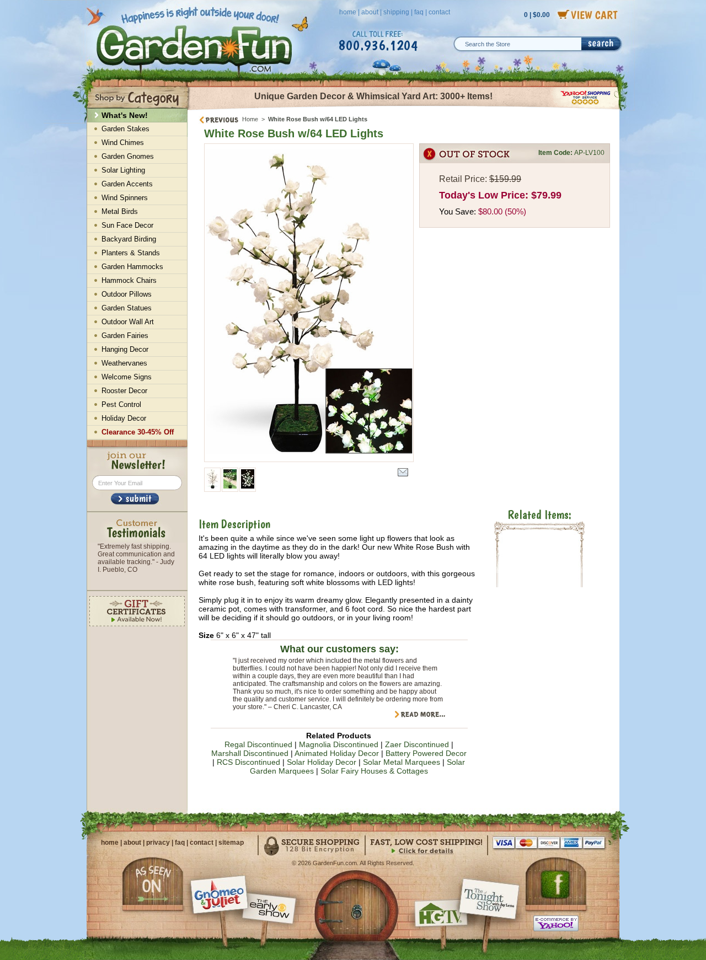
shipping (396, 12)
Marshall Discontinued (249, 753)
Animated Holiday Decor (337, 753)
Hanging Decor (124, 349)
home (347, 12)
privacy (158, 842)
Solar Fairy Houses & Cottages (374, 770)
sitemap (231, 842)
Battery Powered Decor (426, 753)
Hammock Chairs (129, 280)
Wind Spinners (124, 198)
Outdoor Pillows (126, 294)
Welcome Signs (126, 377)
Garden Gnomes (127, 156)
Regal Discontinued (258, 744)
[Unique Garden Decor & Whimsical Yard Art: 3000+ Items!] (404, 109)
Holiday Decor (123, 418)
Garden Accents (127, 184)
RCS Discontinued (248, 762)
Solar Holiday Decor (321, 762)
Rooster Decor (124, 391)
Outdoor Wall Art (127, 322)
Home (250, 119)
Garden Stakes (125, 129)
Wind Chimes (122, 142)
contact (439, 12)
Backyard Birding (128, 239)
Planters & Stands (130, 253)
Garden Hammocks (132, 266)
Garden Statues (126, 308)
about (369, 12)
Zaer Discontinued (417, 744)
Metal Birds (119, 211)
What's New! (124, 115)
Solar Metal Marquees (401, 762)
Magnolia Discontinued (338, 744)
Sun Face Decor (127, 225)
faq (419, 12)
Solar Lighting (123, 170)
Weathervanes (124, 363)
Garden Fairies (124, 335)
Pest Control (121, 404)
